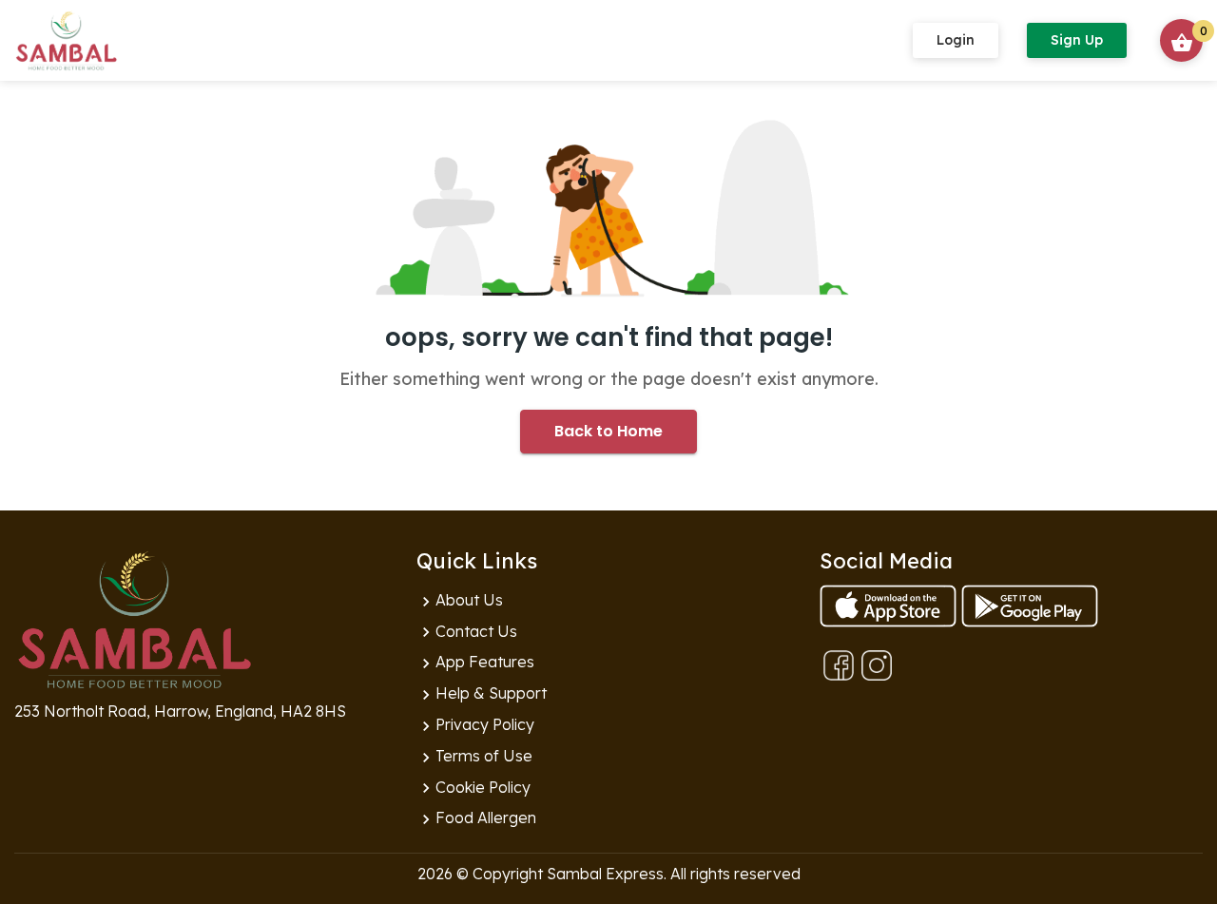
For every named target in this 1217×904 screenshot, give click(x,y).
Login (956, 39)
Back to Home (608, 431)
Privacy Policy (475, 725)
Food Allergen (476, 818)
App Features (475, 662)
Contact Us (466, 632)
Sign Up (1077, 39)
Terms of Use (474, 756)
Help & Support (481, 693)
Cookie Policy (473, 788)
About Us (459, 600)
